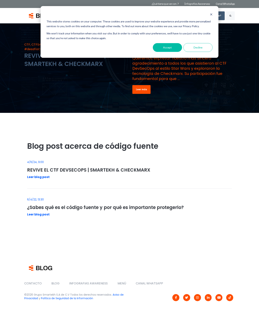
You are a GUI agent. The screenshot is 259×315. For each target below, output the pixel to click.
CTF (27, 44)
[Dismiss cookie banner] (211, 14)
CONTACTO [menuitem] (33, 283)
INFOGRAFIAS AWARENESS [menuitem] (88, 283)
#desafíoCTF (34, 49)
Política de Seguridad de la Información (67, 298)
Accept (167, 47)
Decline (198, 47)
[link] (175, 297)
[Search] (230, 15)
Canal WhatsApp (225, 4)
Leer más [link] (141, 89)
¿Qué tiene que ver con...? (165, 4)
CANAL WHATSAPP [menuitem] (149, 283)
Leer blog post (38, 177)
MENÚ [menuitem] (122, 283)
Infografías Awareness (197, 4)
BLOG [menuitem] (55, 283)
